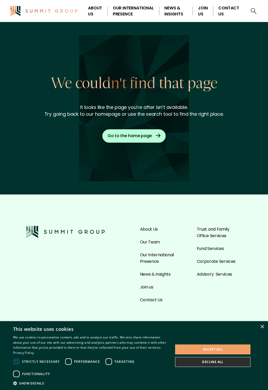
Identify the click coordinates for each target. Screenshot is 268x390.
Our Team (150, 242)
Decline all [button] (212, 362)
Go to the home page (130, 136)
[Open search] (254, 11)
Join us (203, 11)
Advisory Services (214, 274)
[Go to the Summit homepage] (43, 11)
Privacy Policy (23, 352)
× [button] (262, 327)
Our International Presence (133, 11)
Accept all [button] (213, 349)
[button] (91, 383)
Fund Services (210, 249)
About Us (95, 11)
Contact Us (228, 11)
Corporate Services (216, 261)
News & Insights (173, 11)
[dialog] (134, 355)
